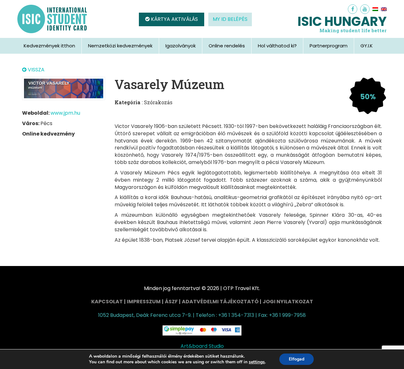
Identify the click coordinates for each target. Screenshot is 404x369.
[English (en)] (384, 9)
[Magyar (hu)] (375, 9)
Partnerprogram (329, 45)
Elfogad (296, 359)
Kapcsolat (107, 301)
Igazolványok (180, 45)
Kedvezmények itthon (49, 45)
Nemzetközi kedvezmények (120, 45)
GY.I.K (366, 45)
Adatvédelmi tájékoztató (220, 301)
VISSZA (36, 69)
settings (257, 362)
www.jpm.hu (65, 113)
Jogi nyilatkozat (288, 301)
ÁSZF (171, 301)
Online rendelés (227, 45)
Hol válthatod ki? (277, 45)
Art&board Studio (202, 346)
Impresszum (144, 301)
